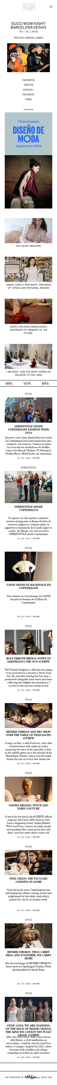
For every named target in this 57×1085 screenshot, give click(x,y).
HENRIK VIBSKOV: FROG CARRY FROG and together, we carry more (28, 955)
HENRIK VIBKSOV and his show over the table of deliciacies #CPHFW (28, 735)
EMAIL (28, 99)
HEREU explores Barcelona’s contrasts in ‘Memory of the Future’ (29, 330)
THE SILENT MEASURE (28, 246)
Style (28, 394)
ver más (36, 458)
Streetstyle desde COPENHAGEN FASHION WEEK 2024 (28, 429)
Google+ (6, 1083)
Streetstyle (28, 468)
